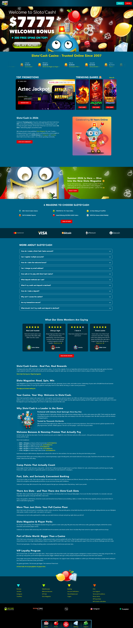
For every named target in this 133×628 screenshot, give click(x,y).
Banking (69, 589)
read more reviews (66, 356)
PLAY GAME (82, 107)
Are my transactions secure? (31, 302)
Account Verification (73, 591)
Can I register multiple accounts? (32, 257)
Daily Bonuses (46, 589)
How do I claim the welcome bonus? (33, 263)
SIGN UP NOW (66, 221)
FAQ (94, 589)
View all (111, 77)
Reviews (19, 589)
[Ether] (91, 233)
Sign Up (120, 3)
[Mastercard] (19, 233)
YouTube (53, 135)
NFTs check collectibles (99, 601)
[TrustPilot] (123, 609)
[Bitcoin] (67, 233)
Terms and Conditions (99, 594)
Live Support (96, 591)
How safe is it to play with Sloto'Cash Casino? (37, 274)
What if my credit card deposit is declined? (36, 285)
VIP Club (44, 594)
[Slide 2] (45, 108)
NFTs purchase (97, 599)
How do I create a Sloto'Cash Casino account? (37, 251)
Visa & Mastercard (72, 594)
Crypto (69, 596)
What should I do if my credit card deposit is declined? (40, 308)
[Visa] (43, 233)
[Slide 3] (48, 108)
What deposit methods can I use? (32, 280)
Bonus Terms (96, 596)
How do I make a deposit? (30, 291)
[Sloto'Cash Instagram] (95, 609)
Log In (128, 3)
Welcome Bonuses (47, 591)
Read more (57, 343)
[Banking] (115, 232)
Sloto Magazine (41, 131)
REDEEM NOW (24, 105)
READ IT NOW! (73, 190)
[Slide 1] (42, 108)
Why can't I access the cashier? (32, 297)
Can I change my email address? (32, 268)
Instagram (45, 135)
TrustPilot (19, 596)
